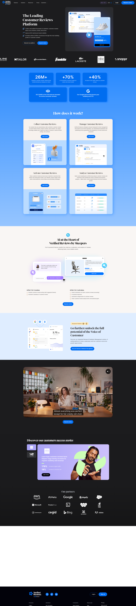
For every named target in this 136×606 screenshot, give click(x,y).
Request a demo (128, 2)
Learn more (46, 474)
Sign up (103, 594)
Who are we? (104, 605)
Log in (93, 594)
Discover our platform (29, 43)
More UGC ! (103, 2)
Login (116, 2)
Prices (37, 2)
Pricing (102, 602)
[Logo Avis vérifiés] (6, 3)
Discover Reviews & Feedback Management (82, 348)
